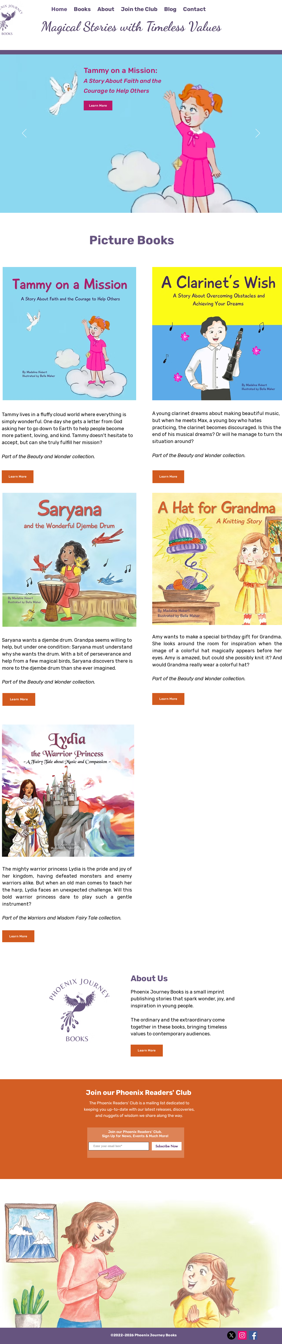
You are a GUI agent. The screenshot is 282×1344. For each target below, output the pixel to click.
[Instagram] (242, 1335)
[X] (231, 1335)
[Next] (258, 133)
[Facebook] (253, 1335)
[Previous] (24, 133)
